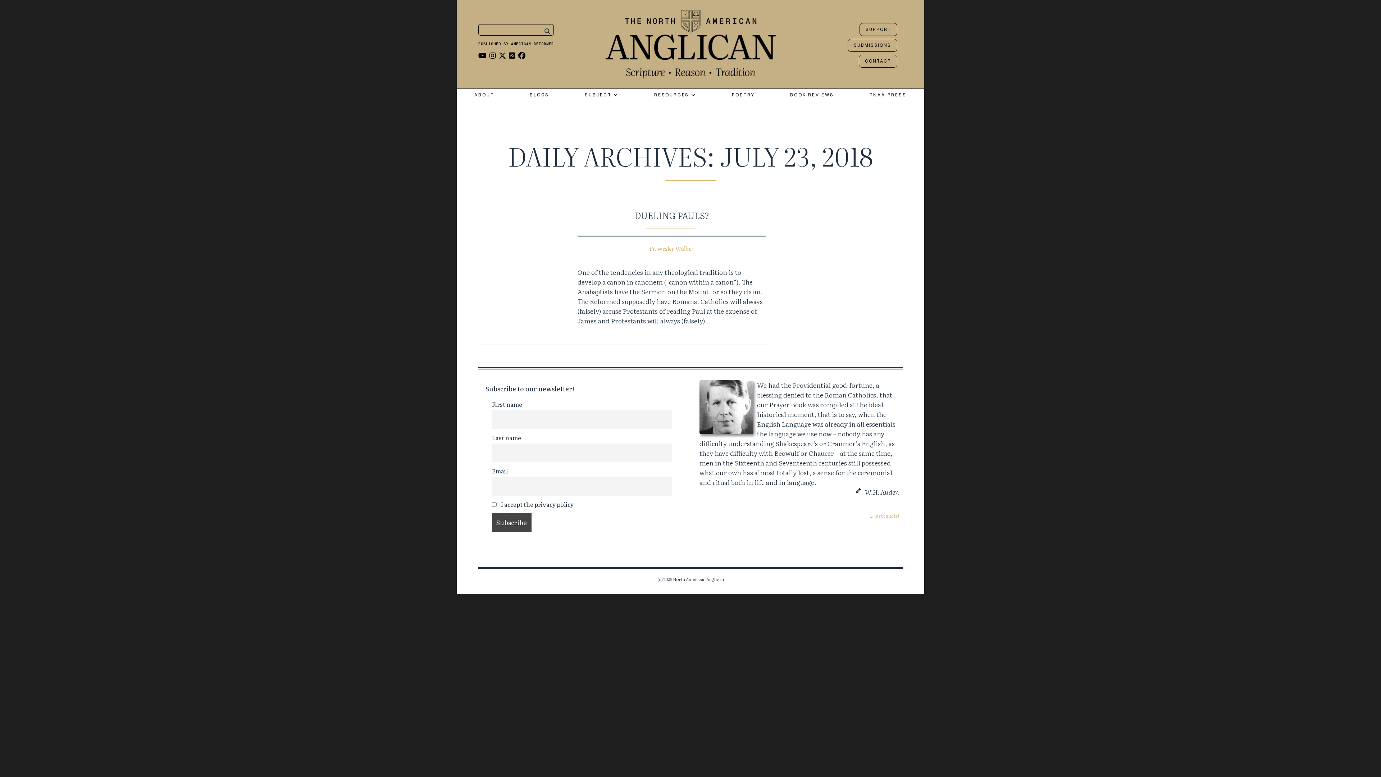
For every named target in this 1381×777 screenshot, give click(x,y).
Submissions (872, 45)
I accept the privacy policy (537, 504)
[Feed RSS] (512, 55)
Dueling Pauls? (671, 215)
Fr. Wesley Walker (672, 248)
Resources (672, 95)
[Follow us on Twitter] (502, 55)
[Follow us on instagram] (492, 55)
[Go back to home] (691, 42)
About (484, 95)
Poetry (743, 95)
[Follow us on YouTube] (482, 55)
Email (500, 471)
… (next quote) (884, 515)
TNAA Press (888, 95)
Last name (506, 437)
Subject (599, 95)
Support (878, 29)
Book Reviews (812, 95)
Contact (878, 61)
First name (507, 404)
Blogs (539, 95)
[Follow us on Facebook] (521, 55)
